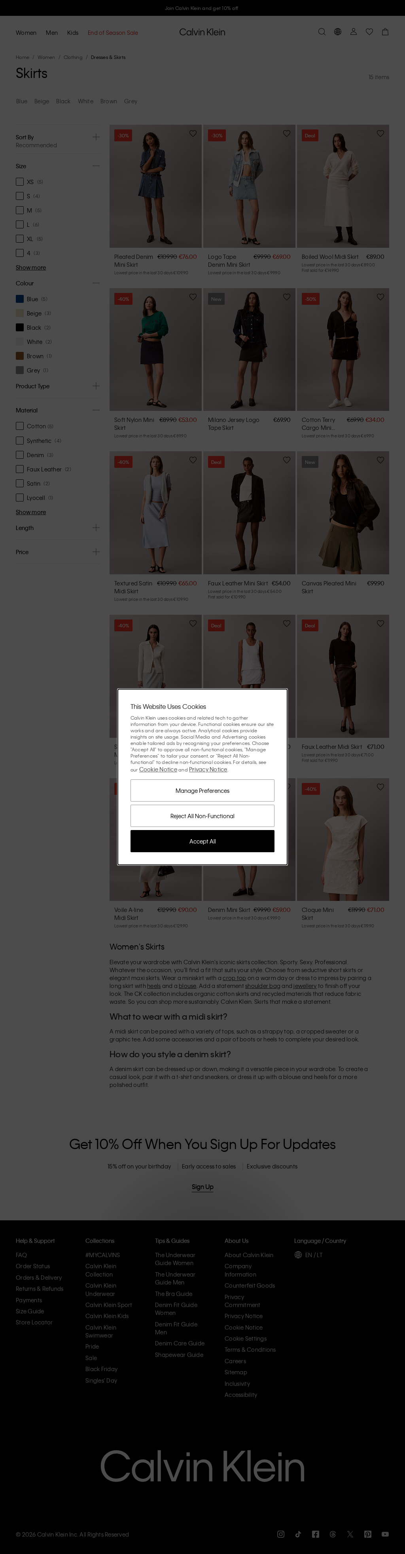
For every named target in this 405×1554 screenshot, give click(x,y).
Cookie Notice (158, 769)
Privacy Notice (208, 769)
